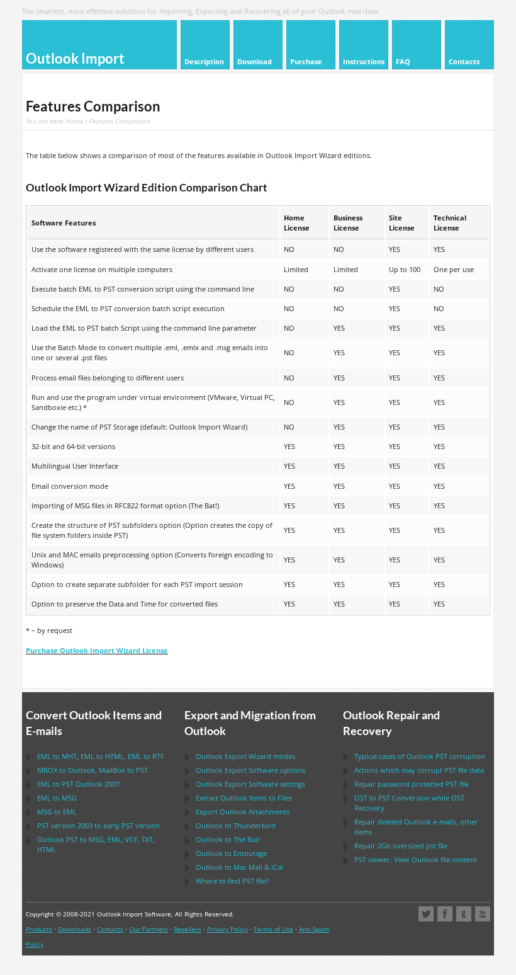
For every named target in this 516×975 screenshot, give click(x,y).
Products (39, 929)
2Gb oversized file (400, 845)
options (250, 770)
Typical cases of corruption (419, 756)
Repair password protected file (411, 784)
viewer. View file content (415, 859)
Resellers (187, 929)
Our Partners (148, 929)
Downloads (74, 929)
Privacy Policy (227, 929)
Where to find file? (232, 881)
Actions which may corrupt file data (419, 770)
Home (74, 121)
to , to (92, 770)
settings (250, 784)
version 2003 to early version (98, 825)
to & (239, 867)
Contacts (110, 929)
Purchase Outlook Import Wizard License (97, 650)
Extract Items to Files (244, 797)
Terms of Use (273, 929)
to (57, 797)
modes (245, 756)
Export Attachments (242, 811)
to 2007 (78, 784)
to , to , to (100, 756)
